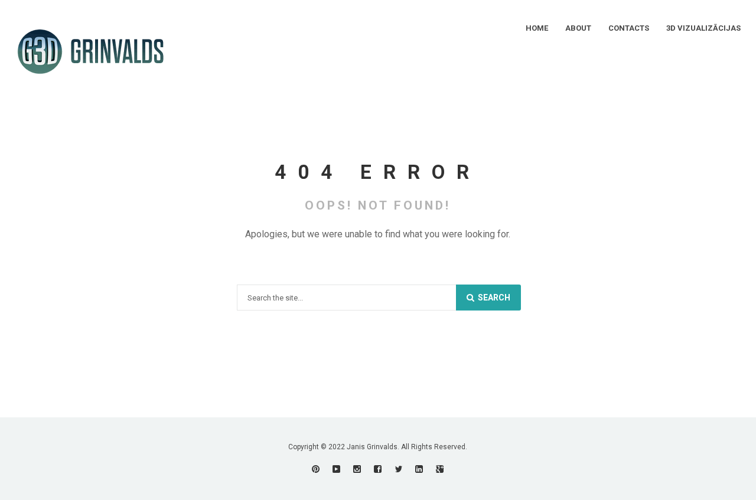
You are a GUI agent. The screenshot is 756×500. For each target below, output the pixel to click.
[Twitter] (398, 469)
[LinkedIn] (419, 469)
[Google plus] (440, 469)
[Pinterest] (316, 469)
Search (493, 297)
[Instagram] (357, 469)
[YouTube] (336, 469)
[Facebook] (378, 469)
